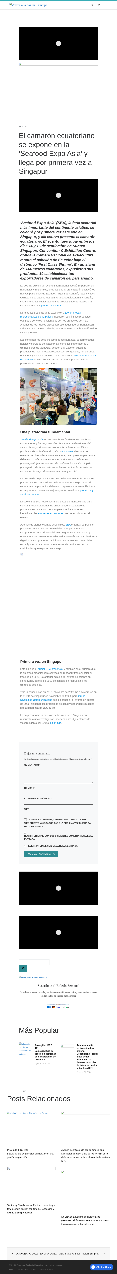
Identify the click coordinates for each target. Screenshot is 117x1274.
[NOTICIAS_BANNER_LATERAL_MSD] (58, 932)
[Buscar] (23, 968)
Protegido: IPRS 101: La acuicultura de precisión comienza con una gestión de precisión (30, 1153)
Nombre (29, 788)
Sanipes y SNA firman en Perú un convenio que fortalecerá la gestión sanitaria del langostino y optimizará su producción (31, 1209)
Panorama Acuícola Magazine (30, 1265)
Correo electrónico (38, 798)
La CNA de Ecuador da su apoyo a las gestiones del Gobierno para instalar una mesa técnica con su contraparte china (85, 1220)
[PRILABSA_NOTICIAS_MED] (58, 195)
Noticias (23, 126)
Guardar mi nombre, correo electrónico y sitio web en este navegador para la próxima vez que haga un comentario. (57, 823)
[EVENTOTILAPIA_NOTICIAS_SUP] (58, 43)
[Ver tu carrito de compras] (99, 5)
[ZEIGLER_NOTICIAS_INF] (58, 888)
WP (22, 1269)
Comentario (32, 765)
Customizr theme (46, 1269)
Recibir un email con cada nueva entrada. (52, 846)
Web (26, 809)
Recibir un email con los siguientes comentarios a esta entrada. (58, 837)
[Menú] (106, 5)
